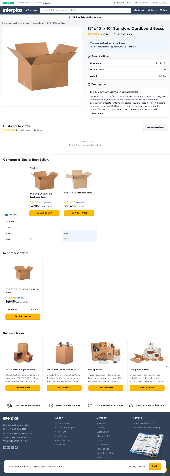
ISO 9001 (101, 440)
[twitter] (12, 447)
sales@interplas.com (19, 425)
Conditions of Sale (105, 453)
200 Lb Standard (127, 47)
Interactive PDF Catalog (144, 423)
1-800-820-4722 (18, 429)
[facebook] (16, 447)
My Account (60, 432)
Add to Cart (46, 213)
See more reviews (155, 127)
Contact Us (60, 445)
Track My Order (61, 423)
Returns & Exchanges (64, 428)
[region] (42, 66)
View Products (23, 388)
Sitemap (101, 457)
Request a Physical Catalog (146, 428)
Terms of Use (103, 449)
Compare (13, 215)
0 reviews (46, 202)
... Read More (96, 114)
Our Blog (101, 428)
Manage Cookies (137, 466)
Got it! (155, 466)
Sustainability (103, 432)
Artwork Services (62, 440)
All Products (31, 10)
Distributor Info (104, 436)
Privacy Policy (103, 445)
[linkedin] (4, 447)
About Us (101, 423)
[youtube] (8, 447)
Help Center (60, 436)
